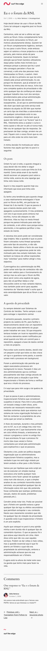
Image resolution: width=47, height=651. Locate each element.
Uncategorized (34, 18)
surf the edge (17, 4)
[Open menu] (42, 3)
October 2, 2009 (15, 596)
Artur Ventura (22, 18)
